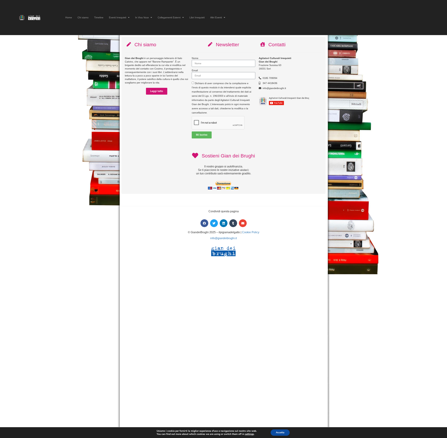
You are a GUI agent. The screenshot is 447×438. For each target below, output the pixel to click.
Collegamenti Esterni (169, 17)
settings (249, 434)
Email (195, 70)
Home (68, 17)
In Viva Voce (142, 17)
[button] (204, 223)
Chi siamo (83, 17)
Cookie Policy (250, 232)
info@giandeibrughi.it (223, 238)
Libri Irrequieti (197, 17)
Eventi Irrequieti (117, 17)
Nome (195, 58)
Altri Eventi (216, 17)
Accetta (280, 432)
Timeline (98, 17)
